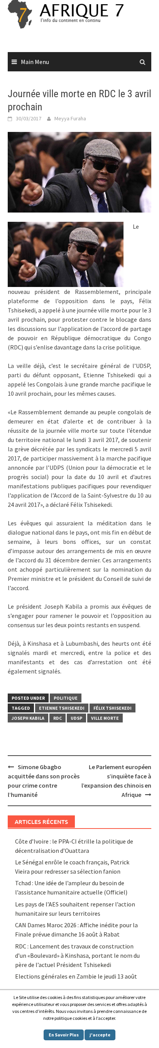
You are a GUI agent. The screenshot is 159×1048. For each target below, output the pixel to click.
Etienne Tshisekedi (62, 708)
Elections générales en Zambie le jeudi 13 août (76, 976)
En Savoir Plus (64, 1035)
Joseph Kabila (28, 718)
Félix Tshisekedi (112, 708)
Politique (66, 698)
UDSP (76, 718)
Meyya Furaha (70, 118)
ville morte (105, 718)
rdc (57, 718)
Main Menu (35, 62)
